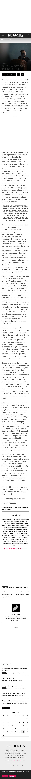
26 (12, 732)
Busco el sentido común (22, 594)
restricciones (19, 587)
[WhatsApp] (11, 74)
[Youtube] (22, 765)
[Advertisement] (15, 16)
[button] (2, 35)
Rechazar (12, 776)
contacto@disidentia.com (19, 761)
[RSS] (13, 765)
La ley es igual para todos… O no (13, 686)
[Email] (18, 74)
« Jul (3, 737)
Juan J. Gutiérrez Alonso (12, 688)
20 (16, 728)
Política (3, 673)
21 (19, 728)
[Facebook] (3, 74)
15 (23, 725)
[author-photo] (16, 612)
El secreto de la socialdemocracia (13, 693)
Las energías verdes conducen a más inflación (7, 595)
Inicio (2, 39)
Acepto (4, 776)
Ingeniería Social (5, 695)
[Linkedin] (14, 74)
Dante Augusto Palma (13, 703)
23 (27, 728)
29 (23, 732)
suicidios (26, 587)
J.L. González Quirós (11, 673)
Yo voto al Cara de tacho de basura (14, 701)
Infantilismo (4, 703)
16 (27, 725)
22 (23, 728)
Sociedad (4, 680)
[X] (7, 74)
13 (15, 725)
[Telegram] (22, 74)
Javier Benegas (14, 695)
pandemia (11, 587)
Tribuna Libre (15, 614)
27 (15, 732)
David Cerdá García (12, 680)
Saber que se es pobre (9, 678)
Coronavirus (8, 39)
